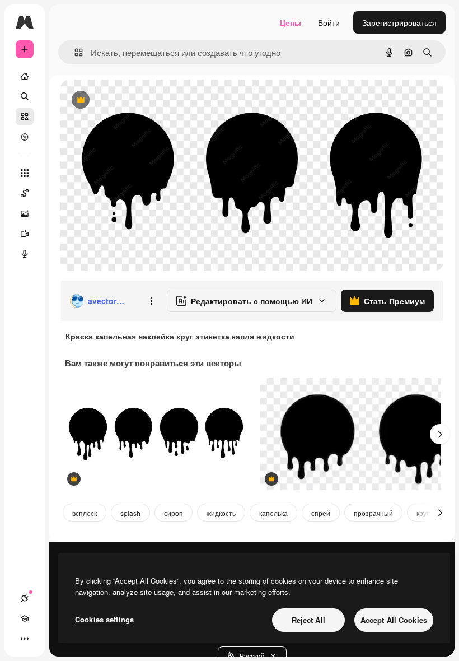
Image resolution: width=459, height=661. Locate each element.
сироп (173, 513)
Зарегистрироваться (399, 22)
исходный (135, 100)
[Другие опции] (151, 301)
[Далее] (440, 434)
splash (130, 513)
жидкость (221, 513)
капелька (273, 513)
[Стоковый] (25, 116)
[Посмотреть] (25, 137)
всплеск (84, 513)
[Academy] (25, 618)
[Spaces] (25, 193)
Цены (290, 22)
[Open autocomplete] (74, 52)
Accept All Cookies (393, 620)
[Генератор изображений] (25, 213)
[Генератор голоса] (25, 254)
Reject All (308, 620)
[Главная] (25, 76)
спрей (320, 513)
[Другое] (25, 639)
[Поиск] (25, 96)
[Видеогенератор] (25, 234)
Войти (329, 22)
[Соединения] (25, 598)
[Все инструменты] (25, 173)
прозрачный (373, 513)
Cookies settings (104, 619)
